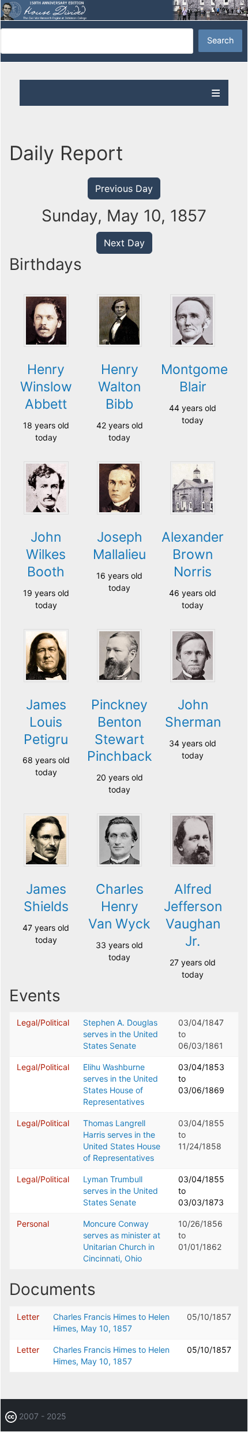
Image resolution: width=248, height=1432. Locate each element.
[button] (46, 344)
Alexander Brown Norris (192, 554)
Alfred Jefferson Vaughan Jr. (193, 915)
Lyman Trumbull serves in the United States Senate (120, 1190)
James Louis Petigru (46, 722)
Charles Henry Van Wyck (119, 906)
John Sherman (193, 713)
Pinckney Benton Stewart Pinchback (119, 731)
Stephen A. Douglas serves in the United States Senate (120, 1033)
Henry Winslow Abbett (46, 386)
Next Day (124, 243)
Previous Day (124, 188)
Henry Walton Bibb (119, 386)
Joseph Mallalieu (119, 546)
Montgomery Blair (201, 378)
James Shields (46, 898)
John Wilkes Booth (46, 554)
